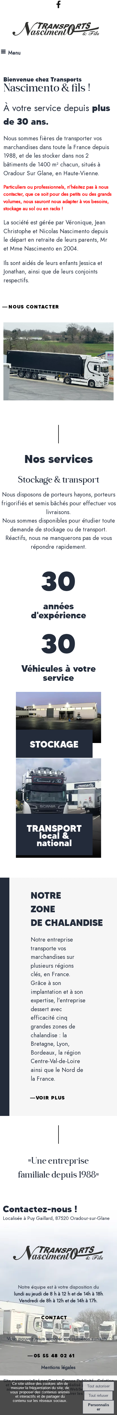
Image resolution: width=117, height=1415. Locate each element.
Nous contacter (34, 307)
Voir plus (50, 1098)
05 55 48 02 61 (54, 1356)
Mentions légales (58, 1367)
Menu (14, 53)
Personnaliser (98, 1407)
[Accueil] (51, 31)
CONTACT (54, 1317)
